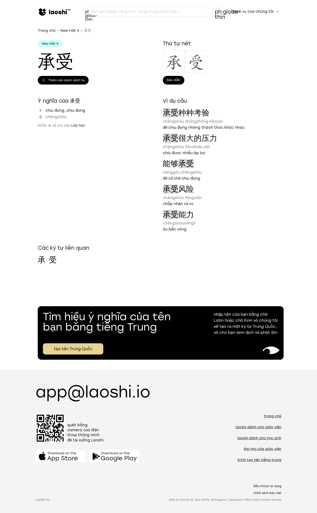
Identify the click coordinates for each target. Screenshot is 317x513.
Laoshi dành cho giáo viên (258, 427)
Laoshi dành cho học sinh (259, 438)
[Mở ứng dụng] (61, 456)
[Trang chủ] (54, 11)
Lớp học (78, 125)
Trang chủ (46, 30)
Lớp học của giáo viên (262, 449)
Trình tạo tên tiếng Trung (259, 460)
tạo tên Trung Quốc (73, 349)
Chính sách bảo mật (267, 493)
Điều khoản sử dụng (267, 486)
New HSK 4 (69, 30)
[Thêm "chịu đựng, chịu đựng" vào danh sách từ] (40, 110)
